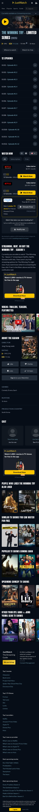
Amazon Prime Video (10, 722)
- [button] (9, 65)
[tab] (19, 65)
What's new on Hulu (9, 752)
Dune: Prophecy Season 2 (11, 785)
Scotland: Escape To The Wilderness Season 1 (18, 790)
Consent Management (27, 663)
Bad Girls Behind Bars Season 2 (13, 796)
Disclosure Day (8, 686)
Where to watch (10, 50)
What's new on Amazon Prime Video (15, 744)
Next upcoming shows (10, 781)
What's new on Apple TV (11, 747)
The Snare (6, 774)
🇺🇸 (32, 153)
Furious (5, 697)
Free (27, 159)
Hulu (4, 730)
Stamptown (6, 771)
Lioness (5, 708)
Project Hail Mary (9, 681)
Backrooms (6, 678)
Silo (4, 703)
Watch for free (27, 50)
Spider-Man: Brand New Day (12, 684)
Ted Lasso (6, 700)
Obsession (6, 675)
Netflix (5, 719)
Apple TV (6, 725)
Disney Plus (7, 727)
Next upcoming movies (10, 759)
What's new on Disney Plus (12, 749)
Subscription (15, 159)
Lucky (5, 706)
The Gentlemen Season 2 (11, 787)
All (5, 159)
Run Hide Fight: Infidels (10, 763)
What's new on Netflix (10, 741)
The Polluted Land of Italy (11, 769)
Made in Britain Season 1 (11, 793)
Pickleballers (7, 766)
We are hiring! (9, 662)
